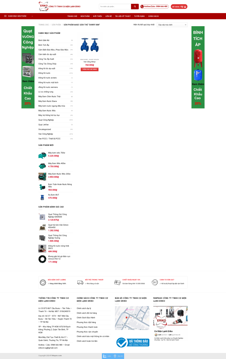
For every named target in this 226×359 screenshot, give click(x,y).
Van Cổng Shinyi (89, 62)
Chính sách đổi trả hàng (87, 313)
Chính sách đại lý (84, 308)
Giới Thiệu (97, 16)
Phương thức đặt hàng (86, 322)
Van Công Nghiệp (45, 134)
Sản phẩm (85, 16)
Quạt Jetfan (43, 125)
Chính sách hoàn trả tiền (87, 341)
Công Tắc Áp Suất (46, 59)
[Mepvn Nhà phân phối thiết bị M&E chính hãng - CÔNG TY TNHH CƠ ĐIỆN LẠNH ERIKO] (43, 6)
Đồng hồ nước (44, 73)
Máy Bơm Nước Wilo (47, 111)
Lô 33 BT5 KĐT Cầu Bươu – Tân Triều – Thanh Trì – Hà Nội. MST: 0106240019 (55, 309)
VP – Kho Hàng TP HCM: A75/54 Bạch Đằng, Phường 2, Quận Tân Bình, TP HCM (54, 330)
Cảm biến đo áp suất (47, 54)
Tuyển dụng (139, 16)
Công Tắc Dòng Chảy (47, 64)
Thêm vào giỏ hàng (89, 69)
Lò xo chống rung (45, 92)
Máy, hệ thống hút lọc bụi (49, 115)
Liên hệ (108, 16)
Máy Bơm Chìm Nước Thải (49, 96)
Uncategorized (44, 129)
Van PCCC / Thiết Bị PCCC (49, 139)
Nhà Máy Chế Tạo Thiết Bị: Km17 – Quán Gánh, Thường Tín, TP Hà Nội (53, 338)
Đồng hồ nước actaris (47, 78)
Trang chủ (72, 16)
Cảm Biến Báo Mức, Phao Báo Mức (53, 50)
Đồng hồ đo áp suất (46, 68)
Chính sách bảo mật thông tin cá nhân (93, 336)
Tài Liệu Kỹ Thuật (123, 16)
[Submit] (135, 6)
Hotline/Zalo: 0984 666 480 (155, 6)
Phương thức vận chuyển (87, 332)
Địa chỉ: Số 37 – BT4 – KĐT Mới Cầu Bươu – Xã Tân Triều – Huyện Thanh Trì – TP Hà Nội (55, 319)
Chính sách (153, 16)
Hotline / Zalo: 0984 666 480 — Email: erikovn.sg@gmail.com (54, 346)
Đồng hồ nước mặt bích (48, 82)
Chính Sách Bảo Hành (86, 318)
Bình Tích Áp (43, 45)
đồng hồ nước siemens (48, 87)
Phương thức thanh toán (87, 327)
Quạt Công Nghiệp (46, 120)
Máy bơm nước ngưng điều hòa (51, 106)
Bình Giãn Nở (43, 40)
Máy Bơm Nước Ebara (47, 101)
